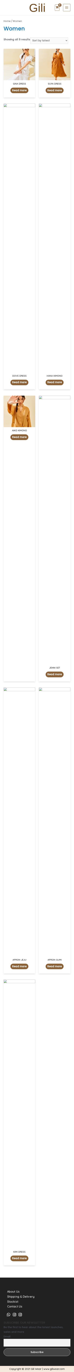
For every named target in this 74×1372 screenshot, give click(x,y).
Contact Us (14, 1306)
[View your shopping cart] (57, 7)
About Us (13, 1291)
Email (7, 1336)
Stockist (12, 1301)
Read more (19, 90)
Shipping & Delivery (20, 1296)
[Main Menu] (66, 7)
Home (7, 21)
